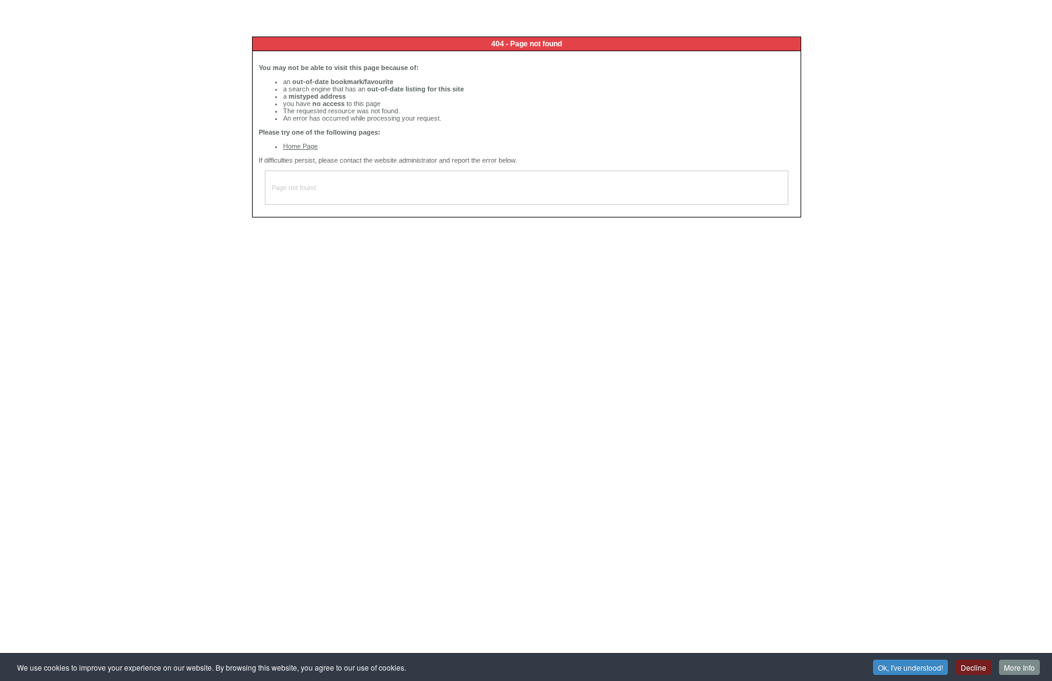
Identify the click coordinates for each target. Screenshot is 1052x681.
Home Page (300, 146)
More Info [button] (1019, 667)
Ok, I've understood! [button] (910, 667)
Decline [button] (973, 667)
